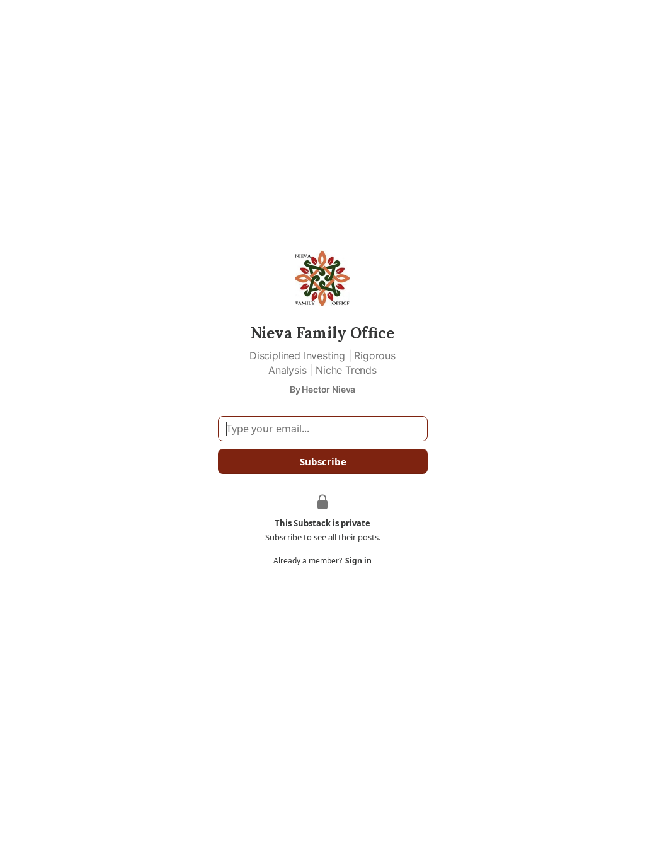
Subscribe (322, 461)
